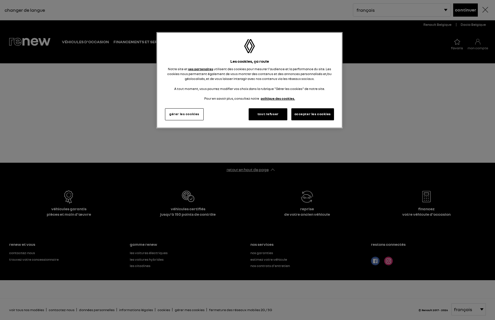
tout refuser (268, 114)
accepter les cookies (312, 114)
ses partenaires (200, 69)
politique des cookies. (278, 99)
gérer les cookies (184, 114)
